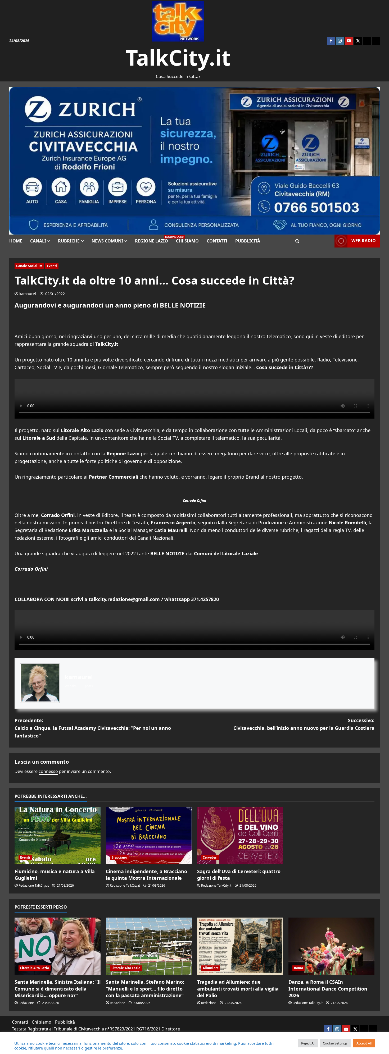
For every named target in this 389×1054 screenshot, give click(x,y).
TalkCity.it (178, 57)
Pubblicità (247, 241)
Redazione (26, 1003)
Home (15, 241)
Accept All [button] (364, 1043)
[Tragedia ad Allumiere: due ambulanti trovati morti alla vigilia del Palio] (240, 946)
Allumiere (211, 968)
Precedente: (93, 728)
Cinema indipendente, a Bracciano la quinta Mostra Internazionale (146, 874)
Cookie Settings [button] (335, 1043)
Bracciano (119, 857)
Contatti (217, 241)
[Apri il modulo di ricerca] (297, 241)
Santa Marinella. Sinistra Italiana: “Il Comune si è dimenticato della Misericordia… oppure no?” (58, 988)
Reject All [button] (308, 1043)
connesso (48, 771)
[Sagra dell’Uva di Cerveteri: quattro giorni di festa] (240, 835)
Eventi (52, 266)
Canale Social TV (29, 266)
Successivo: (303, 724)
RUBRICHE (69, 241)
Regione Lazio (153, 239)
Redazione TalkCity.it (34, 885)
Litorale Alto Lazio (34, 968)
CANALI (38, 241)
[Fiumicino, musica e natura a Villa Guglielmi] (58, 835)
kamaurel (27, 293)
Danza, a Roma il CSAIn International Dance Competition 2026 (327, 988)
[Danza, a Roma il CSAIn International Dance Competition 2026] (331, 946)
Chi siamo (187, 241)
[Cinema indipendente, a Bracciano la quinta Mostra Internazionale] (149, 835)
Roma (298, 968)
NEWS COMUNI (107, 241)
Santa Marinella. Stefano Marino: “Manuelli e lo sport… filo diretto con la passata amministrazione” (145, 988)
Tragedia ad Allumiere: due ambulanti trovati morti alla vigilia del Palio (238, 988)
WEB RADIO (363, 241)
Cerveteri (210, 857)
